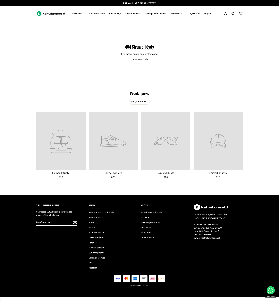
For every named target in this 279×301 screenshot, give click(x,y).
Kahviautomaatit (97, 217)
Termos (92, 227)
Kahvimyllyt (115, 13)
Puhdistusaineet (96, 247)
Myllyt (92, 222)
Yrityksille (192, 13)
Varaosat (93, 242)
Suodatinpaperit (96, 252)
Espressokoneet (96, 232)
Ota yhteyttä (147, 237)
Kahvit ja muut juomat (155, 13)
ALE (91, 262)
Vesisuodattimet (97, 257)
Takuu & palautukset (151, 222)
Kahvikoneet (76, 13)
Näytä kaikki (139, 101)
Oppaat (208, 13)
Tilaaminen (146, 227)
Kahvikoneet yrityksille (151, 212)
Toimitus (145, 217)
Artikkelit (93, 267)
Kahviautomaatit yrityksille (101, 212)
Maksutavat (146, 232)
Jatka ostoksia (139, 59)
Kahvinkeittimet (97, 13)
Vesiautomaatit (132, 13)
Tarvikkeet (175, 13)
